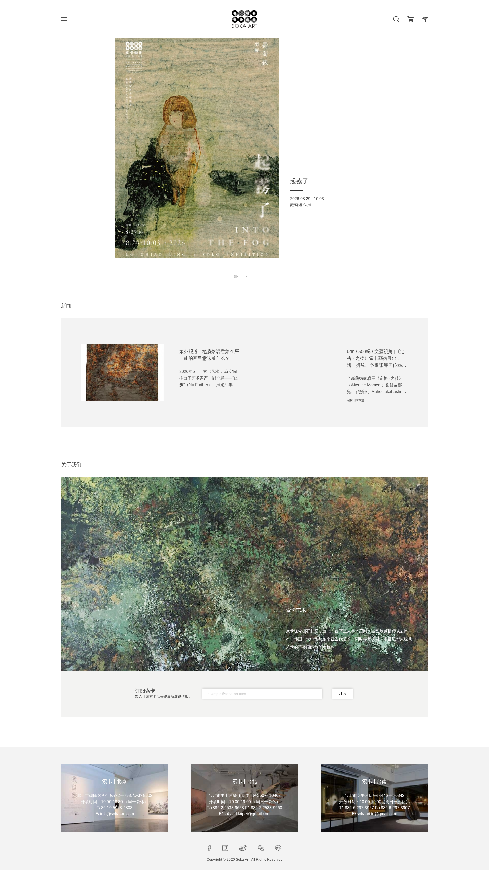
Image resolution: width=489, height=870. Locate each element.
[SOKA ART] (244, 19)
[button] (236, 276)
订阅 (342, 693)
